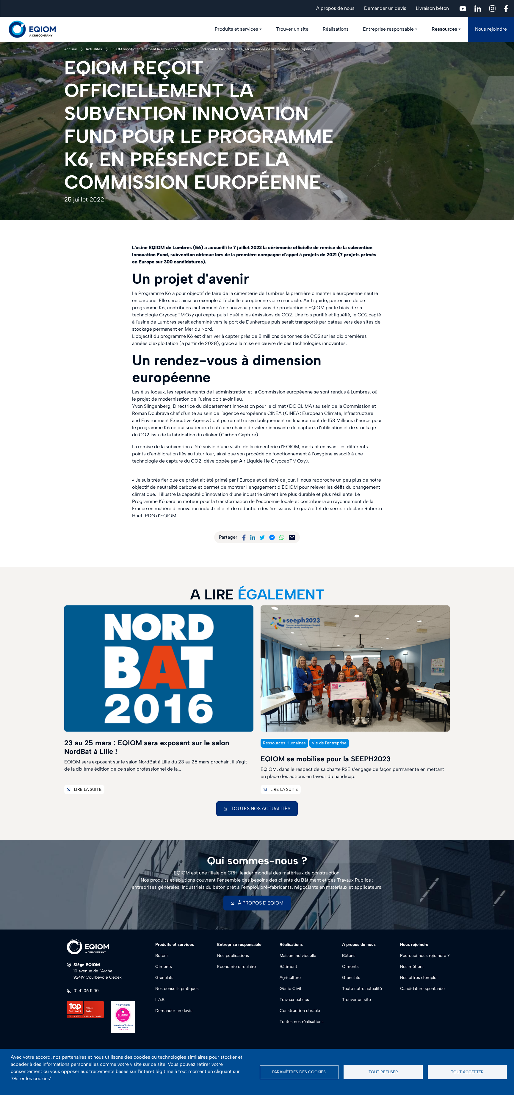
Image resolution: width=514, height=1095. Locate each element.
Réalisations (336, 29)
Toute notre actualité (362, 988)
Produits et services (236, 29)
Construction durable (300, 1010)
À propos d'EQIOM (260, 903)
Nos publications (233, 955)
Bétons (162, 955)
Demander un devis (385, 8)
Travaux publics (294, 999)
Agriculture (290, 977)
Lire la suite (88, 789)
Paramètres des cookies (299, 1071)
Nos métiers (412, 966)
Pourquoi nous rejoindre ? (425, 955)
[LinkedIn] (252, 537)
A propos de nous (335, 8)
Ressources (444, 29)
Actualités (94, 49)
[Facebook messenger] (272, 537)
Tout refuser (383, 1071)
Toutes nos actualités (260, 808)
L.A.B (159, 999)
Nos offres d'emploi (419, 977)
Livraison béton (432, 8)
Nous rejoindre (491, 29)
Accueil (70, 49)
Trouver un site (292, 29)
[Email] (292, 537)
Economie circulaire (236, 966)
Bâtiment (288, 966)
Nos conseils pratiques (177, 988)
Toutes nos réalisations (302, 1021)
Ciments (163, 966)
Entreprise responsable (388, 29)
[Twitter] (262, 537)
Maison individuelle (298, 955)
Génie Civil (290, 988)
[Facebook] (244, 537)
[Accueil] (36, 29)
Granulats (164, 977)
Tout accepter (467, 1071)
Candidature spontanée (422, 988)
